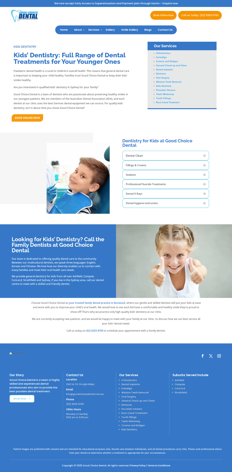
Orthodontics (163, 53)
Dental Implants (164, 69)
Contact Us (165, 30)
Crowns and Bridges (167, 61)
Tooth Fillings (163, 98)
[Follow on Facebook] (202, 355)
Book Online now (27, 118)
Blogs (148, 30)
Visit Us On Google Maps (80, 384)
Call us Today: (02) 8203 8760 (200, 15)
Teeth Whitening (165, 94)
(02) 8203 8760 (94, 330)
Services (93, 30)
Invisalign (161, 57)
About (78, 30)
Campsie (180, 384)
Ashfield (179, 380)
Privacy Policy (138, 465)
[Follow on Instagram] (219, 355)
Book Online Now (163, 15)
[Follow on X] (210, 355)
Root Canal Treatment (167, 102)
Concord (180, 388)
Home (64, 30)
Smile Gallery (129, 30)
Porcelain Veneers (165, 90)
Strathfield (181, 392)
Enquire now (170, 3)
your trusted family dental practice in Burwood (97, 303)
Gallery (110, 30)
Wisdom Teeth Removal (168, 82)
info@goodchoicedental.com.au (85, 394)
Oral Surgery (163, 77)
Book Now (20, 398)
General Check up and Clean (171, 65)
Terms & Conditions (158, 465)
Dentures (161, 73)
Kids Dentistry (163, 86)
